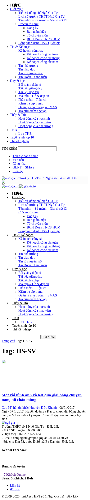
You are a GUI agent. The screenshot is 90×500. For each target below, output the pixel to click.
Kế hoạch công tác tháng (43, 58)
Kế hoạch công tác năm (42, 62)
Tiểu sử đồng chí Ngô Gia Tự (38, 12)
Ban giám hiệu (36, 31)
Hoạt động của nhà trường (35, 126)
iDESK (15, 489)
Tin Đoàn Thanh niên (32, 77)
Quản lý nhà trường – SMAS (37, 107)
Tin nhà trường (28, 65)
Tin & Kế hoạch (20, 46)
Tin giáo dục (26, 69)
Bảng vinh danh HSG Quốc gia (39, 43)
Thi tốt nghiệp (19, 141)
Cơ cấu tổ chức (28, 24)
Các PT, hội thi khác (15, 407)
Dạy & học (17, 80)
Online (15, 474)
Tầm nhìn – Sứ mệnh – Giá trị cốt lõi (42, 20)
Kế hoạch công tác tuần (42, 54)
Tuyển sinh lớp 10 (22, 137)
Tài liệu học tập (28, 92)
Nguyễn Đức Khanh (43, 407)
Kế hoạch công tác (30, 50)
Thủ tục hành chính (25, 156)
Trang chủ (8, 341)
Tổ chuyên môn (37, 35)
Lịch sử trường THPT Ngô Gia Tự (41, 16)
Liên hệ (18, 171)
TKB (13, 130)
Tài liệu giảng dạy (30, 88)
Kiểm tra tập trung (30, 103)
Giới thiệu (16, 9)
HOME (15, 5)
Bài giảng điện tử (29, 84)
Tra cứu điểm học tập (32, 111)
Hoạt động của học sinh (34, 118)
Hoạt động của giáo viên (34, 122)
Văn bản (18, 160)
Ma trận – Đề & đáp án (33, 96)
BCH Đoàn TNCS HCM (43, 39)
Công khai (19, 163)
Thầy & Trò (18, 114)
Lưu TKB (25, 133)
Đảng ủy (32, 28)
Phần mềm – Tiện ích (32, 99)
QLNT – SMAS (23, 167)
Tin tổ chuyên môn (30, 73)
